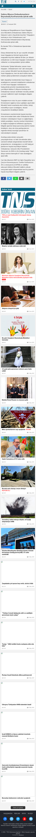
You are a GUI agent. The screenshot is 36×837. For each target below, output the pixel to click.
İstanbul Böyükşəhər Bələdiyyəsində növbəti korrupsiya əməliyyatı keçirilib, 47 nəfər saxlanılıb (17, 552)
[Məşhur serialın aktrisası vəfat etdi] (18, 234)
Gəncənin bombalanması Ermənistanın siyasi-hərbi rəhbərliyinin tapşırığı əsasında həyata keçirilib (18, 767)
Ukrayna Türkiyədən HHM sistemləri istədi (16, 704)
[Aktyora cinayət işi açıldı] (18, 296)
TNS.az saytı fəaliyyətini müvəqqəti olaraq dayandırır (16, 216)
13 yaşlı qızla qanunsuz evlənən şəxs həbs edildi (17, 370)
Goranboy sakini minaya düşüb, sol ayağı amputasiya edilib (16, 520)
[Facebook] (18, 1)
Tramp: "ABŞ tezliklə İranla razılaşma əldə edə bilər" (18, 645)
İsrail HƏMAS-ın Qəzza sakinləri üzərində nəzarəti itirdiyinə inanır (16, 735)
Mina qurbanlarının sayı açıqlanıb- (16, 429)
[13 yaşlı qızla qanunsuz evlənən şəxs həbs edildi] (18, 356)
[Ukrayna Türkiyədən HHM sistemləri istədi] (18, 692)
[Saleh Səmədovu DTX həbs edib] (18, 447)
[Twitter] (24, 1)
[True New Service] (3, 2)
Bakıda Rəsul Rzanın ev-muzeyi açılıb (15, 400)
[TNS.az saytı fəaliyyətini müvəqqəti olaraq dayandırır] (18, 202)
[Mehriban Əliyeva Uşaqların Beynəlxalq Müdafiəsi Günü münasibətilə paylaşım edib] (18, 263)
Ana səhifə (3, 9)
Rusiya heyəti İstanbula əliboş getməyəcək (17, 675)
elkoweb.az (21, 834)
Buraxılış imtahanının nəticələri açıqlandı (16, 798)
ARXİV (24, 813)
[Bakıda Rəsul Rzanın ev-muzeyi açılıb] (18, 387)
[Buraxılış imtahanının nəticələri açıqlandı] (18, 785)
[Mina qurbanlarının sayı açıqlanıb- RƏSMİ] (18, 417)
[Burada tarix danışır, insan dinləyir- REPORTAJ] (18, 476)
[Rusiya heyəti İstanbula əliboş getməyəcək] (18, 663)
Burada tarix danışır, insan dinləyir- (14, 489)
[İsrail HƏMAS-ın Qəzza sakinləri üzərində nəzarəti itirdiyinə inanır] (18, 722)
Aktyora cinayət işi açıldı (10, 308)
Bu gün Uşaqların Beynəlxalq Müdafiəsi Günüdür (16, 339)
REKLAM (17, 813)
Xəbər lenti (7, 189)
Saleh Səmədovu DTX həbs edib (13, 459)
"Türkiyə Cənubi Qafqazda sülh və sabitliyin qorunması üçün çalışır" (17, 614)
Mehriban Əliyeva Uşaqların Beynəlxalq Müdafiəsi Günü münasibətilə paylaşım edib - (17, 277)
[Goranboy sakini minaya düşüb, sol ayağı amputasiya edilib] (18, 507)
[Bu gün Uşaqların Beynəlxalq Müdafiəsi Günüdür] (18, 325)
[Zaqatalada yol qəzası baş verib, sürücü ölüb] (18, 571)
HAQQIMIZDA (8, 813)
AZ (29, 1)
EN (34, 1)
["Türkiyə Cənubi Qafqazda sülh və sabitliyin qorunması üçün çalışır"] (18, 601)
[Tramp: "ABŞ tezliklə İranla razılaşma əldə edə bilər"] (18, 632)
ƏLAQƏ (30, 813)
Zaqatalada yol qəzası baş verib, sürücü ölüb (17, 583)
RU (31, 1)
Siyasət (10, 9)
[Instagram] (21, 1)
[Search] (15, 1)
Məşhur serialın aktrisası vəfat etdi (14, 246)
